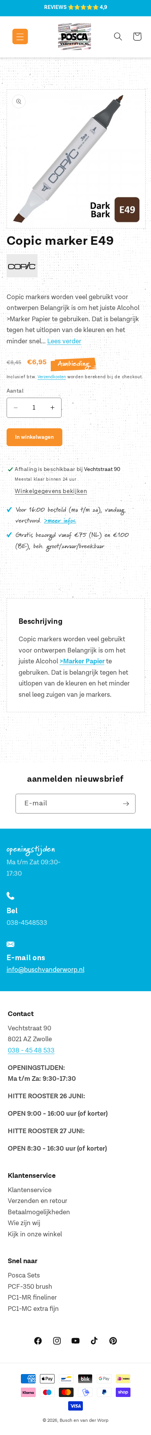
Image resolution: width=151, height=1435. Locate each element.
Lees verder (64, 341)
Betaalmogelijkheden (39, 1212)
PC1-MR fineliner (32, 1298)
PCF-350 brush (30, 1287)
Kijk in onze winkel (35, 1234)
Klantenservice (29, 1190)
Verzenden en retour (37, 1201)
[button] (14, 36)
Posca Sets (24, 1275)
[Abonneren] (126, 804)
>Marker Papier (82, 661)
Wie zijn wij (24, 1223)
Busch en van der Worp (84, 1420)
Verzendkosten (52, 376)
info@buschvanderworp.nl (45, 970)
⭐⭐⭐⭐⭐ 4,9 (87, 7)
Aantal (15, 391)
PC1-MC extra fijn (33, 1309)
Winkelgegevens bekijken (51, 491)
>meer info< (60, 521)
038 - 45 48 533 (31, 1050)
